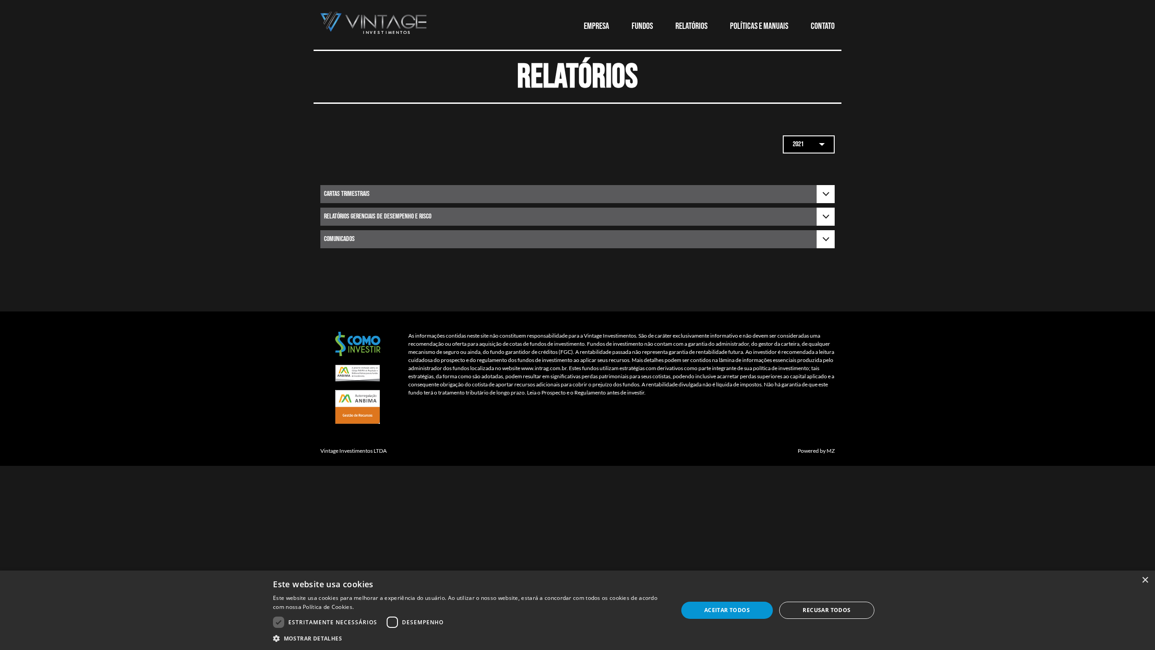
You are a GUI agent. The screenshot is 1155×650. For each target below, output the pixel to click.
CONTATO (823, 26)
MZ (831, 450)
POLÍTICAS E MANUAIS (759, 26)
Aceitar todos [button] (727, 610)
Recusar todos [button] (826, 610)
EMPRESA (596, 26)
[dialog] (577, 610)
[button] (469, 638)
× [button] (1144, 580)
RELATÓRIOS (691, 26)
